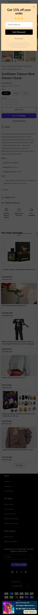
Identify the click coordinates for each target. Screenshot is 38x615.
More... (19, 612)
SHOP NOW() (30, 612)
